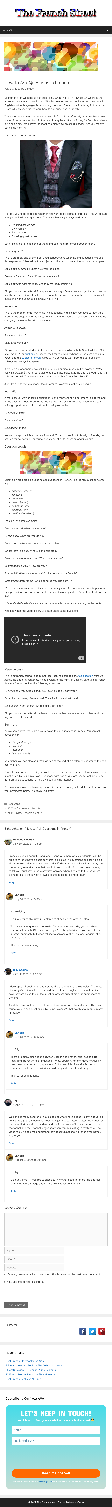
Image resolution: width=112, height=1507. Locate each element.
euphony (30, 354)
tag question (85, 675)
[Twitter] (92, 1331)
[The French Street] (56, 12)
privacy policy (45, 1481)
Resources (14, 803)
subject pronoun (31, 357)
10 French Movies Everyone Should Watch (30, 1374)
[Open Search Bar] (107, 30)
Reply (11, 882)
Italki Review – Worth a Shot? (25, 812)
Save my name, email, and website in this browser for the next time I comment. (54, 1274)
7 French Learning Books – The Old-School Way (34, 1365)
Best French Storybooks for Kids (25, 1361)
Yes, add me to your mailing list (25, 1281)
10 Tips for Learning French (24, 808)
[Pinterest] (101, 1331)
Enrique (19, 1032)
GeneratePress (76, 1502)
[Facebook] (82, 1331)
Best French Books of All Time (23, 1379)
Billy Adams (20, 969)
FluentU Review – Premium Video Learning (31, 1370)
